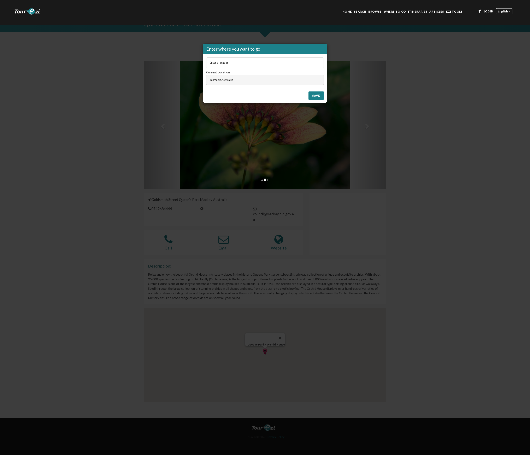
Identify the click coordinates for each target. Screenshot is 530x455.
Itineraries (417, 11)
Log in (488, 11)
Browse (375, 11)
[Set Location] (479, 11)
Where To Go (395, 11)
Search (360, 11)
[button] (504, 11)
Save (316, 95)
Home (347, 11)
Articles (436, 11)
